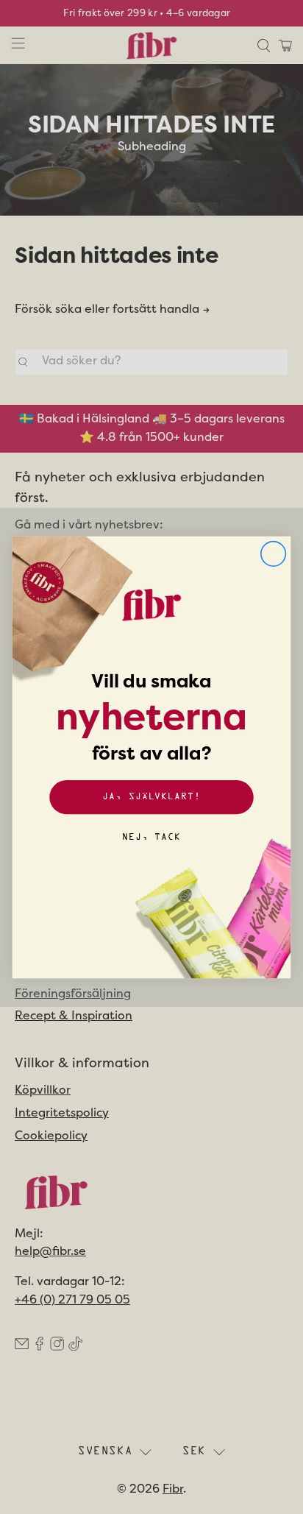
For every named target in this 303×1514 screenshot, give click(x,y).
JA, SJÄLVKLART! (151, 797)
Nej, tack (151, 837)
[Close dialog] (273, 553)
